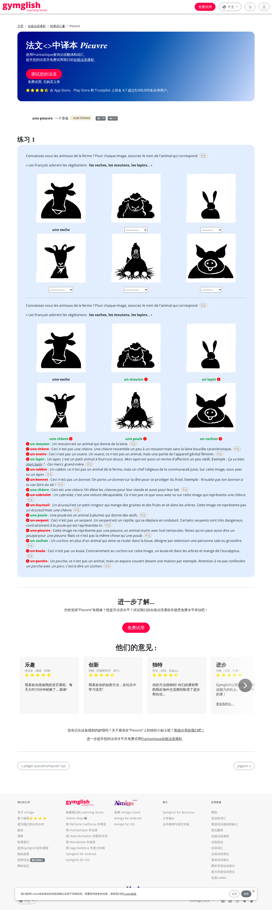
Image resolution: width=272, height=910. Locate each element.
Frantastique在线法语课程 (161, 738)
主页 (20, 26)
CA (115, 118)
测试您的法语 (44, 74)
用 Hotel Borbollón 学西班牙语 (87, 836)
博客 (20, 836)
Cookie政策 (129, 894)
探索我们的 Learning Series (85, 812)
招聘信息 (23, 860)
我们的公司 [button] (23, 802)
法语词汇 (217, 848)
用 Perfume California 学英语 (86, 824)
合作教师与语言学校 (176, 824)
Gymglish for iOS (78, 860)
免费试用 (205, 6)
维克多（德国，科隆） (38, 670)
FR (103, 118)
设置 (234, 894)
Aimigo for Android (127, 818)
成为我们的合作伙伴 (30, 824)
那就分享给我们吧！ (189, 730)
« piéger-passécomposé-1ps (43, 766)
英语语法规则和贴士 (224, 824)
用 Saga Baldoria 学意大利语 (85, 848)
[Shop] (250, 7)
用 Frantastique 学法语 (82, 830)
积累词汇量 (57, 26)
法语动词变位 (220, 854)
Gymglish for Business (178, 812)
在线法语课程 (37, 26)
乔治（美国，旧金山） (166, 670)
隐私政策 (23, 854)
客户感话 (23, 818)
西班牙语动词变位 (223, 866)
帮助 (214, 812)
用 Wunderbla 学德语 (80, 842)
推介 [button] (165, 802)
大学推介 (169, 818)
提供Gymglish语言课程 (32, 848)
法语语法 (217, 842)
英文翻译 (217, 830)
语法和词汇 (218, 818)
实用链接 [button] (216, 802)
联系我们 (23, 842)
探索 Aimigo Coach (127, 812)
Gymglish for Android (81, 854)
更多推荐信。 (225, 704)
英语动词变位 (220, 860)
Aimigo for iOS (124, 824)
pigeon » (244, 766)
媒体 (20, 830)
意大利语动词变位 (223, 872)
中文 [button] (231, 6)
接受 (246, 894)
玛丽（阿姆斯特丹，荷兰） (105, 670)
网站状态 (23, 866)
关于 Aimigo (25, 812)
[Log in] (264, 7)
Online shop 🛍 (76, 818)
